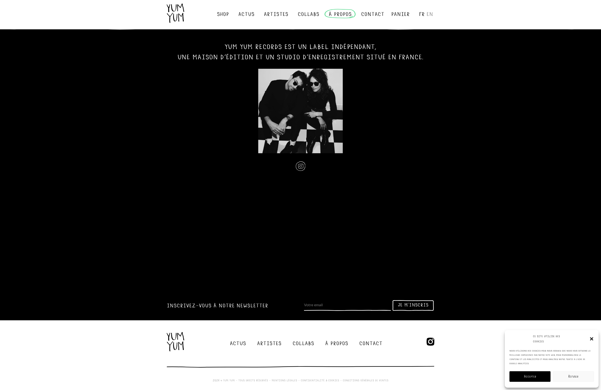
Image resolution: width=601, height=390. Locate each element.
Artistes (276, 13)
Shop (223, 13)
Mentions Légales (284, 380)
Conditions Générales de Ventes (366, 380)
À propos (340, 13)
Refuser (573, 376)
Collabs (308, 13)
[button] (591, 338)
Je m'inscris (413, 304)
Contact (372, 13)
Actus (246, 13)
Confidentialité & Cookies (320, 380)
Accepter (530, 376)
